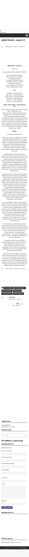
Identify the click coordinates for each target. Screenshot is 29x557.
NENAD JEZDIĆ (17, 290)
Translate (12, 426)
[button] (26, 35)
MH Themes (23, 547)
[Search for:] (14, 435)
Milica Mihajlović (7, 290)
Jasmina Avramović (20, 288)
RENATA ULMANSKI (18, 293)
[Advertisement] (14, 14)
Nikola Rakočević (7, 293)
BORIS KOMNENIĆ (9, 288)
